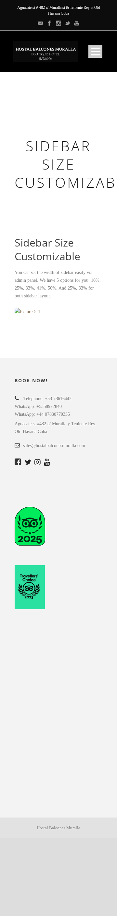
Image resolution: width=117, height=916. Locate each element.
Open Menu (95, 51)
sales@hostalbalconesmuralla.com (54, 445)
